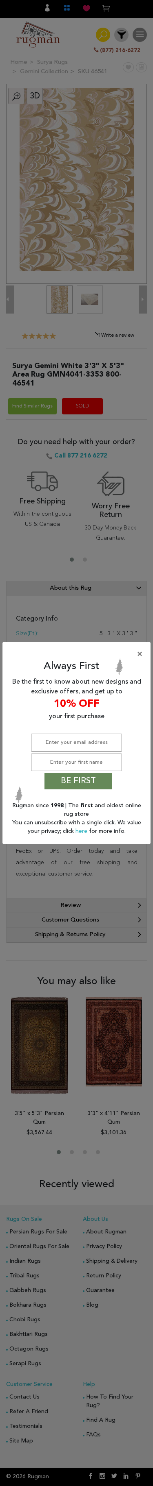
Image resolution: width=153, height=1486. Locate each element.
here (82, 831)
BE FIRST (78, 781)
